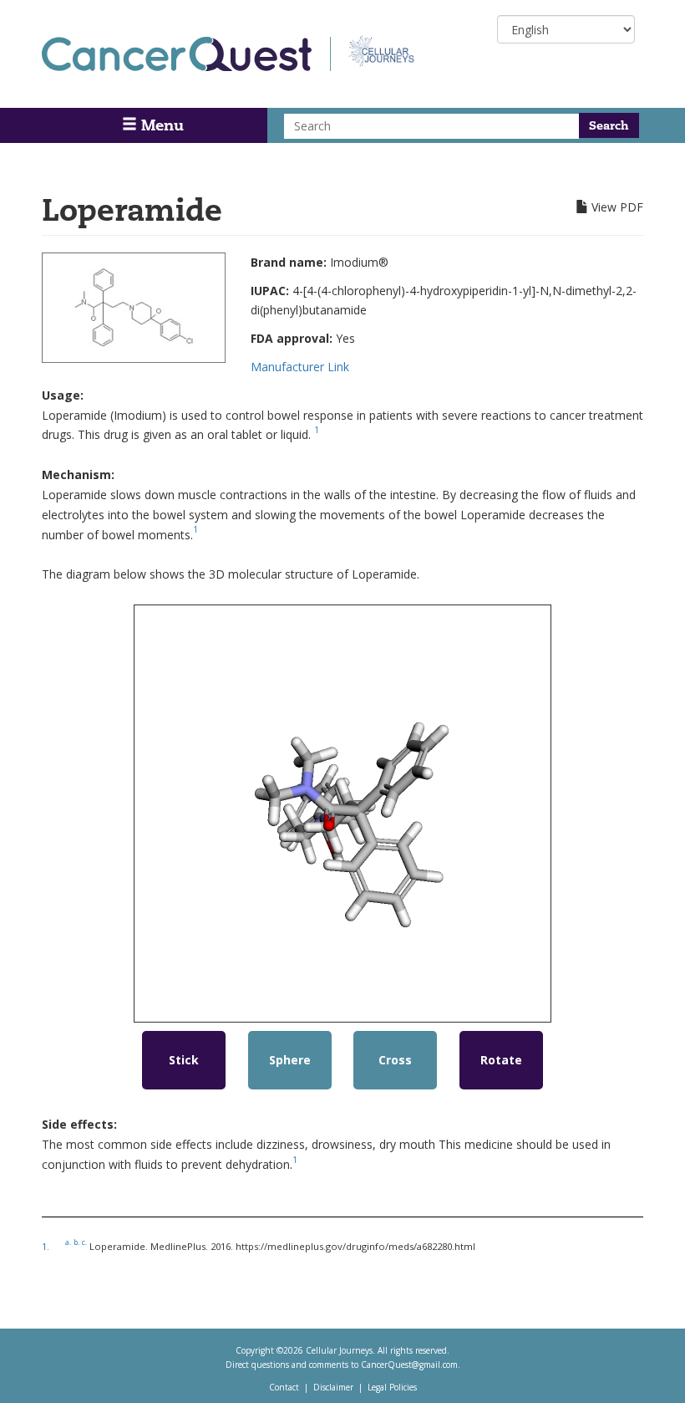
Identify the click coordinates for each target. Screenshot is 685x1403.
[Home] (186, 54)
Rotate (501, 1060)
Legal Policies (392, 1387)
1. (45, 1246)
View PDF (617, 207)
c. (84, 1242)
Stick (184, 1060)
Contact (284, 1387)
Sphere (290, 1060)
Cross (395, 1060)
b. (76, 1242)
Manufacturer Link (300, 367)
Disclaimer (333, 1387)
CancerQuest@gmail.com (409, 1364)
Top (649, 1369)
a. (68, 1242)
